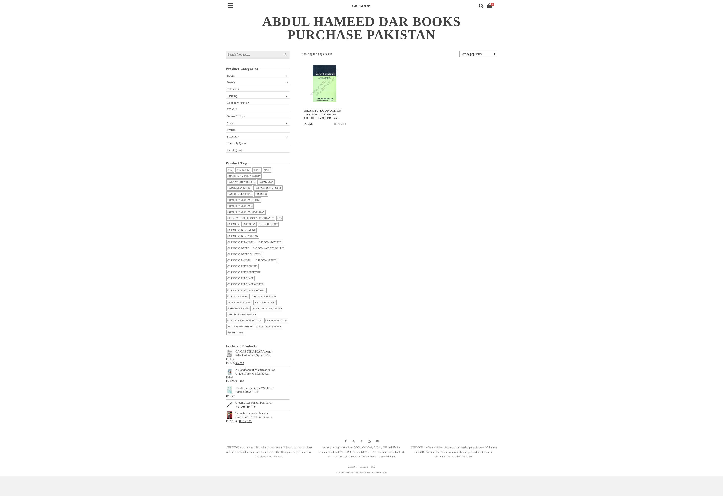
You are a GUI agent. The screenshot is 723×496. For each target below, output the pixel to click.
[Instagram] (361, 441)
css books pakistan (239, 260)
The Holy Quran (237, 143)
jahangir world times (267, 308)
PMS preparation (276, 320)
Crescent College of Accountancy (250, 218)
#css (230, 169)
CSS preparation (238, 296)
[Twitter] (353, 441)
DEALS (232, 109)
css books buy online (241, 230)
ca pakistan (266, 182)
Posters (231, 129)
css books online (270, 242)
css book (233, 224)
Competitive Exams (240, 206)
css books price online (242, 266)
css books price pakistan (243, 272)
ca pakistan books (239, 188)
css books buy (268, 224)
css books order (238, 248)
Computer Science (238, 102)
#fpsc (257, 169)
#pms (267, 169)
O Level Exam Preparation (244, 320)
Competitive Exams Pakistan (246, 212)
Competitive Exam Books (243, 200)
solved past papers (268, 326)
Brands (231, 82)
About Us (352, 467)
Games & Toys (236, 116)
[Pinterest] (377, 441)
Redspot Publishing (240, 326)
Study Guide (235, 332)
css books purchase (240, 278)
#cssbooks (243, 169)
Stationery (233, 136)
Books (231, 75)
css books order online (268, 248)
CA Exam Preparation (241, 182)
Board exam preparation (243, 175)
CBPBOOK (261, 194)
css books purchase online (245, 284)
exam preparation (264, 296)
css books (249, 224)
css (279, 218)
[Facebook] (345, 441)
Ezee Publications (239, 302)
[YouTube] (369, 441)
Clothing (232, 96)
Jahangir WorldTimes (241, 314)
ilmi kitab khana (238, 308)
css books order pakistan (244, 254)
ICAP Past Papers (265, 302)
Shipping (364, 467)
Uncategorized (235, 150)
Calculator (233, 89)
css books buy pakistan (242, 236)
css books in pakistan (241, 242)
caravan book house (268, 188)
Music (230, 123)
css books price (266, 260)
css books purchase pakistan (246, 290)
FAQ (373, 467)
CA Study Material (239, 194)
